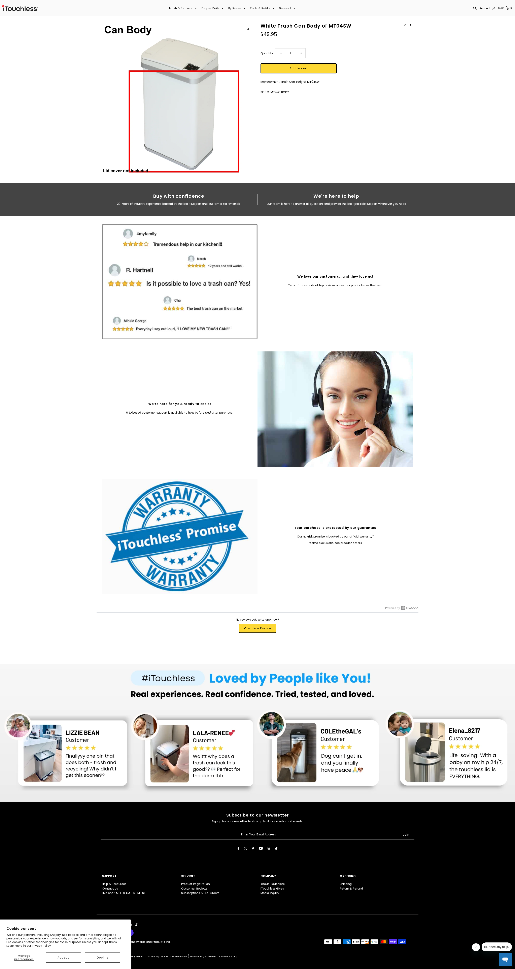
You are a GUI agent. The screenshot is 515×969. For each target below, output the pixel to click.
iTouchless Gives (272, 889)
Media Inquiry (270, 893)
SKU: (263, 92)
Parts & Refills (260, 8)
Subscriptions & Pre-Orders (200, 893)
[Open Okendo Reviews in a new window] (401, 608)
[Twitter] (245, 849)
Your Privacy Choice (156, 956)
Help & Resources (114, 884)
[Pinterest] (253, 849)
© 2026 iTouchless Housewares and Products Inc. (136, 942)
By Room (234, 8)
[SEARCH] (475, 8)
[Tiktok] (276, 849)
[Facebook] (238, 849)
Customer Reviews (194, 889)
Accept (63, 958)
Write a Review (261, 629)
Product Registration (195, 884)
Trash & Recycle (181, 8)
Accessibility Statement (203, 956)
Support (285, 8)
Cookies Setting (228, 956)
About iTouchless (273, 884)
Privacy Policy (41, 946)
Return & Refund (351, 889)
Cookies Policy (178, 956)
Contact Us (110, 889)
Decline (103, 958)
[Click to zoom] (247, 28)
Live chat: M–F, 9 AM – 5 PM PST (124, 893)
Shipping (346, 884)
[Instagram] (269, 849)
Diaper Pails (210, 8)
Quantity (267, 53)
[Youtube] (261, 849)
